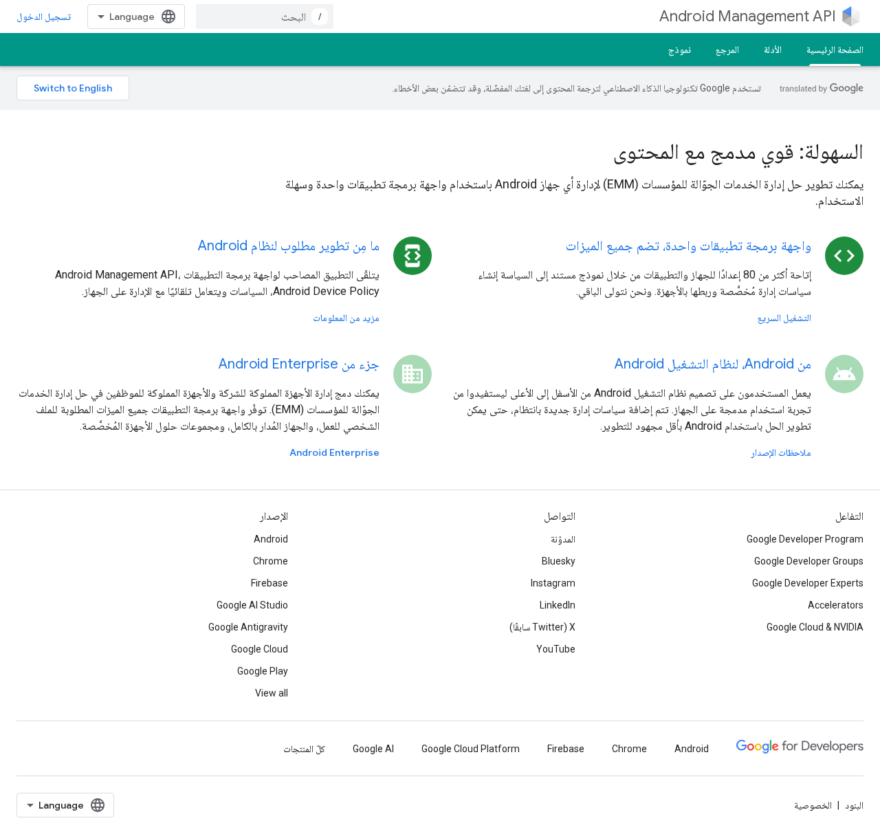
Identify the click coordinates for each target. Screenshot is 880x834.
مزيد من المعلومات (346, 317)
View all (271, 693)
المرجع (727, 49)
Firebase (269, 583)
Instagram (553, 583)
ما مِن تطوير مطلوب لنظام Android (289, 245)
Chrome (270, 561)
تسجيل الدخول (43, 16)
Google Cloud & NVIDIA (815, 627)
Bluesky (558, 561)
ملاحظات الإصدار (781, 452)
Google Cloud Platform (470, 748)
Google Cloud (259, 649)
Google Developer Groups (809, 561)
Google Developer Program (805, 539)
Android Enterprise (334, 452)
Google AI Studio (252, 605)
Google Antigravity (248, 627)
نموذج (679, 49)
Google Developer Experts (808, 583)
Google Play (262, 671)
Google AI (373, 748)
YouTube (555, 649)
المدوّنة (563, 539)
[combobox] (264, 16)
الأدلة (773, 49)
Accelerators (836, 605)
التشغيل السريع (784, 317)
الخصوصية (813, 805)
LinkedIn (557, 605)
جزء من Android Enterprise (299, 364)
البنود (854, 805)
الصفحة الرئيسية (835, 49)
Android (271, 539)
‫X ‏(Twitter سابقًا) (542, 627)
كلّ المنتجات (304, 748)
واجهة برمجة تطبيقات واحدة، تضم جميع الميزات (688, 245)
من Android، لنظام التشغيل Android (713, 364)
